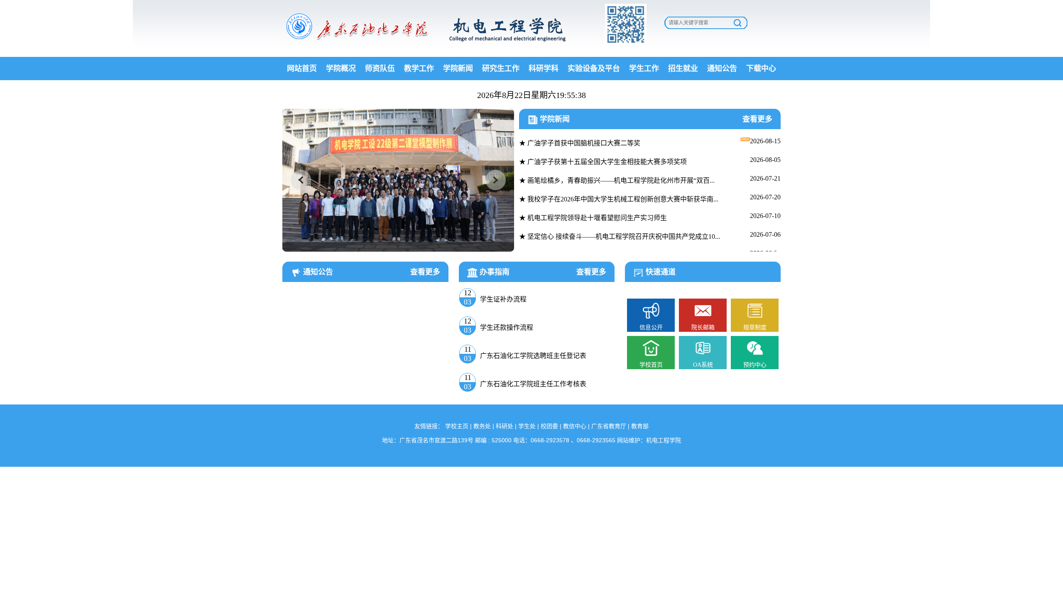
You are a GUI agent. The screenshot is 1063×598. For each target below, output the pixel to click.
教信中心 (574, 426)
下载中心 (761, 68)
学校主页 (456, 426)
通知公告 (722, 68)
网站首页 (302, 68)
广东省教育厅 (608, 426)
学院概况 (341, 68)
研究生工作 (500, 68)
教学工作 (419, 68)
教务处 (482, 426)
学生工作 (644, 68)
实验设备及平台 (594, 68)
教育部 (640, 426)
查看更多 (757, 119)
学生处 (527, 426)
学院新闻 (458, 68)
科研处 (504, 426)
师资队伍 (380, 68)
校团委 (549, 426)
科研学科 (543, 68)
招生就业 (683, 68)
